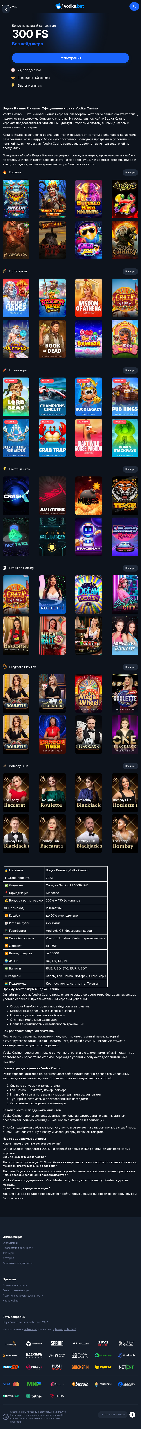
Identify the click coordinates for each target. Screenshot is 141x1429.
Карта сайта (11, 1300)
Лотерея (8, 1257)
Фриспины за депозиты (17, 1263)
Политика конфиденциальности (23, 1295)
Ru (134, 6)
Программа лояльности (18, 1247)
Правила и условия (15, 1285)
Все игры (130, 172)
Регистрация (71, 58)
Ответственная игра (16, 1290)
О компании (10, 1242)
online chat (30, 1329)
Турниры (8, 1253)
